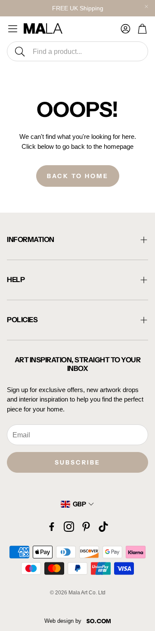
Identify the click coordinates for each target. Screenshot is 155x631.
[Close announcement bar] (146, 6)
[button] (77, 51)
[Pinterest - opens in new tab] (86, 526)
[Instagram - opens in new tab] (69, 526)
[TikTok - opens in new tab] (103, 526)
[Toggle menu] (13, 29)
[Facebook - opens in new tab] (51, 526)
